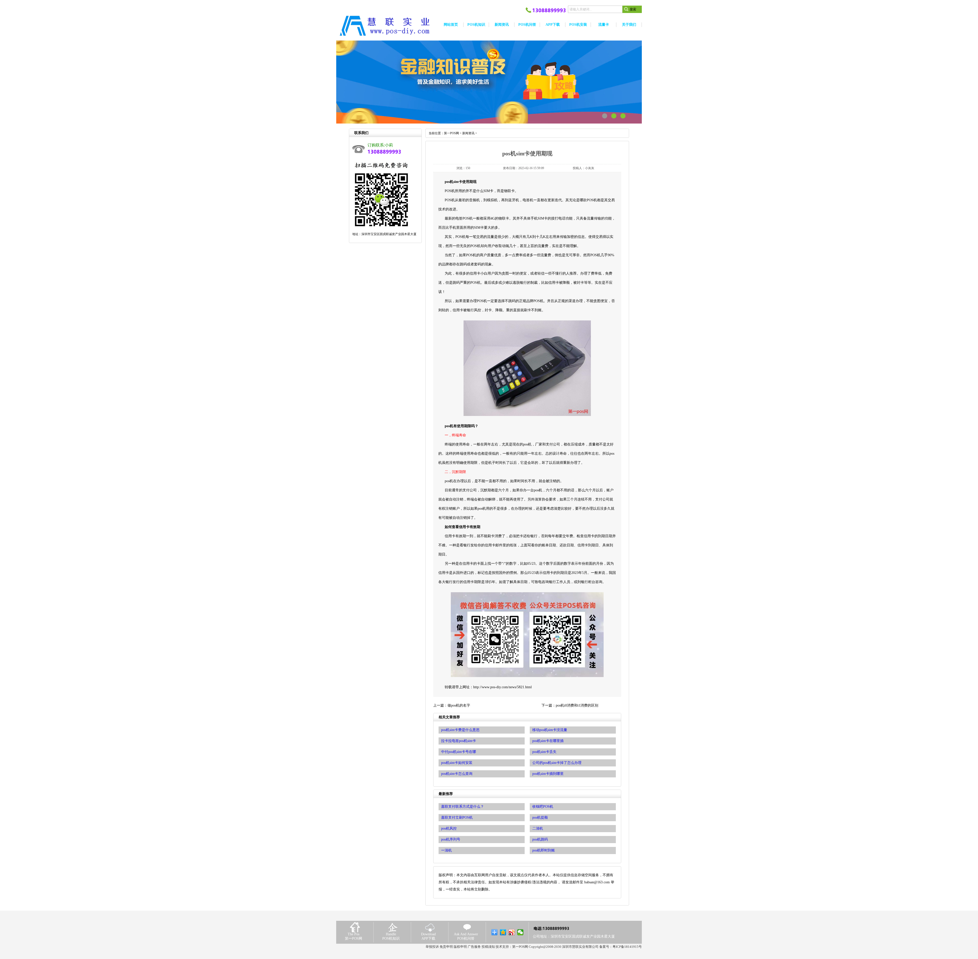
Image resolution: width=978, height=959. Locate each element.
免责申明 (446, 947)
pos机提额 (540, 817)
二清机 (537, 828)
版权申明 (460, 947)
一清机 (446, 850)
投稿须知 (488, 947)
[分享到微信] (520, 932)
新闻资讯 (468, 133)
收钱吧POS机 (542, 806)
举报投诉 (432, 947)
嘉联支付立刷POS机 (457, 817)
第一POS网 (451, 133)
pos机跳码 (540, 839)
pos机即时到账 (543, 850)
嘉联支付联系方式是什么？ (462, 806)
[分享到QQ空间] (503, 932)
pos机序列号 (450, 839)
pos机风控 (449, 828)
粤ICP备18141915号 (627, 947)
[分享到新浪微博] (512, 932)
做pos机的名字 (458, 705)
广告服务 (474, 947)
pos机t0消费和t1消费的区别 (577, 705)
